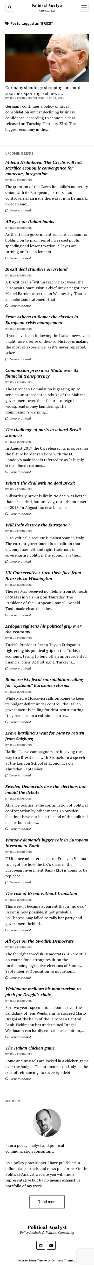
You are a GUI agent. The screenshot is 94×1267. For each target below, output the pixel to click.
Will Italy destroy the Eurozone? (37, 525)
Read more (47, 1202)
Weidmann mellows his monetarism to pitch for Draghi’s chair (43, 991)
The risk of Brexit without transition (41, 893)
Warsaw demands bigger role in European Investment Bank (46, 842)
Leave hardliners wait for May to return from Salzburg (44, 736)
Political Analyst (47, 5)
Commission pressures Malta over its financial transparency (41, 373)
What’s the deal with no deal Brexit (40, 483)
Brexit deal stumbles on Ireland (36, 269)
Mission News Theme (32, 1260)
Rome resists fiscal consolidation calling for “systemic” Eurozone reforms (44, 682)
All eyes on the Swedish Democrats (39, 941)
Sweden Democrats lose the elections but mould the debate (45, 789)
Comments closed (20, 210)
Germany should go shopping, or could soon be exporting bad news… (42, 90)
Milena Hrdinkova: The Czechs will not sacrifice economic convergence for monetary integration (43, 168)
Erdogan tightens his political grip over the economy (43, 629)
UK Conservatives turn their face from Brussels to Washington (43, 575)
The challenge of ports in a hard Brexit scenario (43, 432)
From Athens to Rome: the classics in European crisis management (41, 319)
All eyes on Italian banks (29, 221)
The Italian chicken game (30, 1048)
